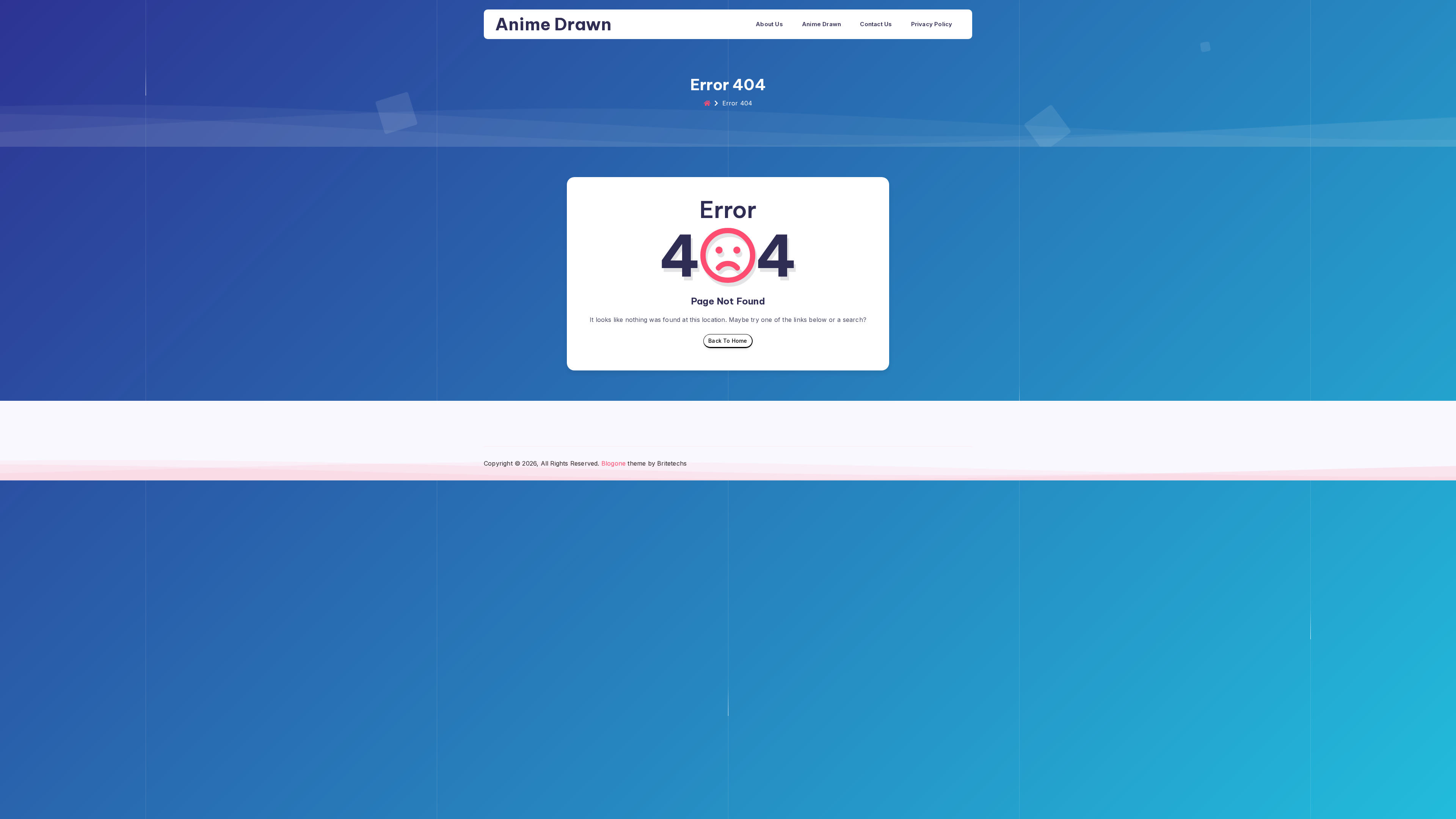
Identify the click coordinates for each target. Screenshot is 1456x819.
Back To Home (727, 340)
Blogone (613, 463)
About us (769, 24)
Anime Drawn (553, 24)
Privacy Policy (931, 24)
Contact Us (876, 24)
